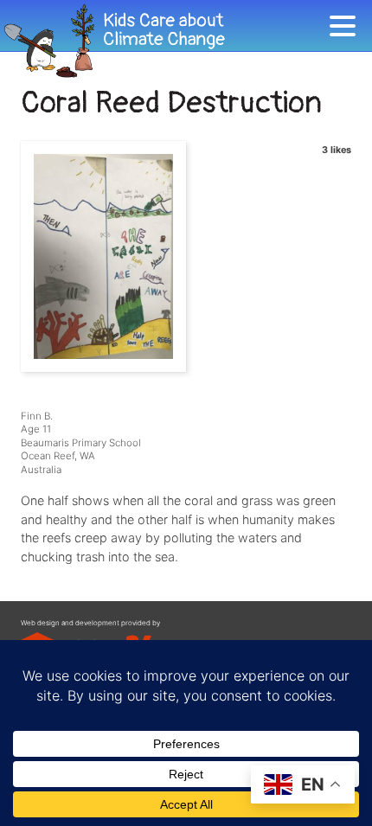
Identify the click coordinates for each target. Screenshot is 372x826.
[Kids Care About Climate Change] (164, 41)
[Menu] (347, 29)
